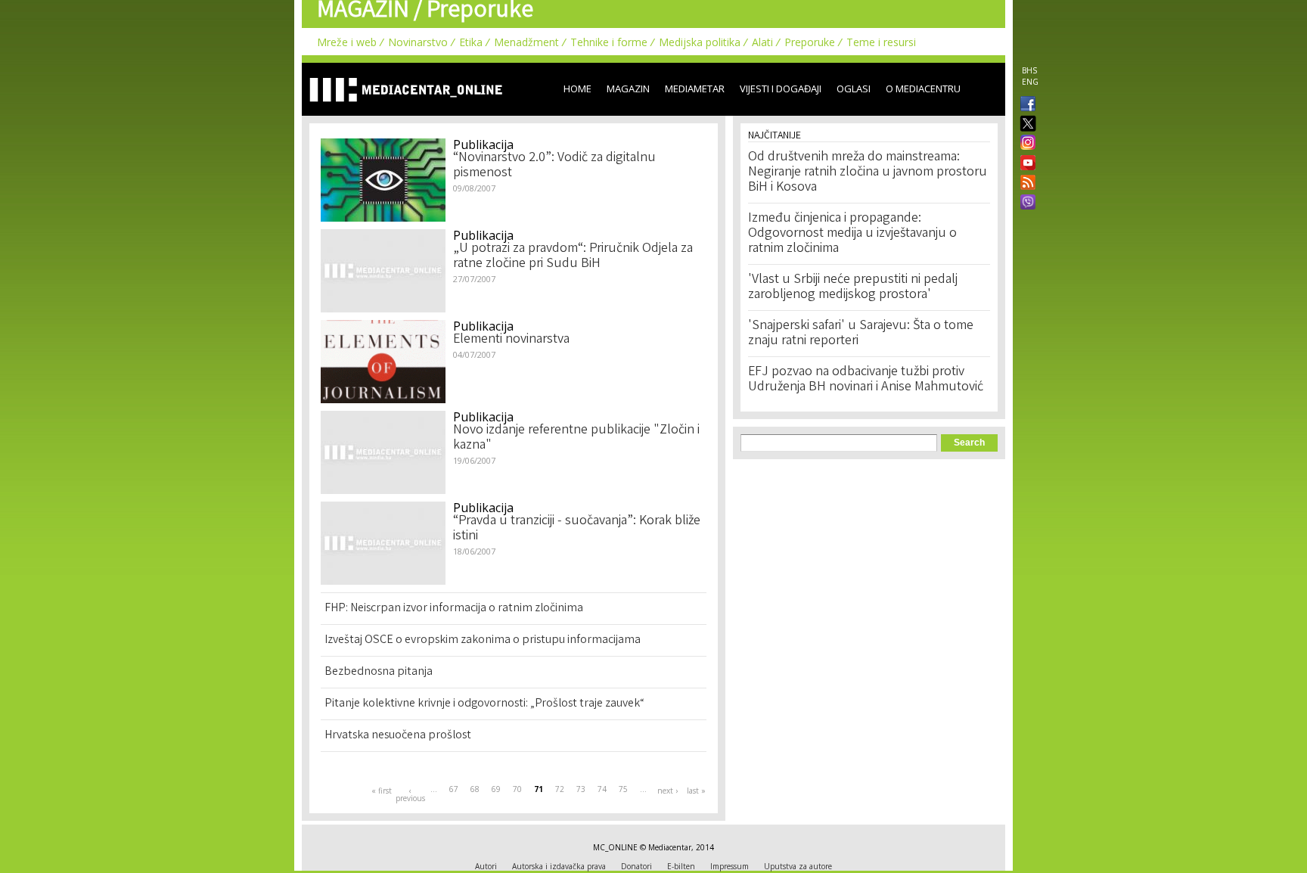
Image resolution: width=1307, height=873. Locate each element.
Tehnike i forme (608, 42)
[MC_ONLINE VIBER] (1024, 203)
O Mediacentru (923, 88)
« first (381, 790)
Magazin (628, 88)
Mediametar (695, 88)
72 (559, 789)
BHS (1029, 70)
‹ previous (410, 794)
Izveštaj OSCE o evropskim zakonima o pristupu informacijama (482, 640)
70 (517, 789)
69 (496, 789)
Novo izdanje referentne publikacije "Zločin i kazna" (576, 438)
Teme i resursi (881, 42)
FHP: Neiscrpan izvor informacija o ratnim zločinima (453, 608)
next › (667, 790)
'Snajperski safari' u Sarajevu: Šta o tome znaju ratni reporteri (860, 333)
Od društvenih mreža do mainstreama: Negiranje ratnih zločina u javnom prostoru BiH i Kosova (867, 172)
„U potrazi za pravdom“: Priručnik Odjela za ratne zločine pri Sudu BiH (573, 256)
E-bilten (681, 866)
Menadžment (526, 42)
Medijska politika (699, 42)
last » (696, 790)
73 (580, 789)
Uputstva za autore (798, 866)
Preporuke (809, 42)
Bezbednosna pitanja (378, 672)
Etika (471, 42)
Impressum (729, 866)
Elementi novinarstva (511, 340)
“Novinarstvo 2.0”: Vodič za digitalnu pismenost (554, 165)
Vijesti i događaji (780, 88)
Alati (762, 42)
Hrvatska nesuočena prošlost (397, 735)
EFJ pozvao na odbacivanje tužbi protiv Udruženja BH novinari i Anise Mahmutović (865, 379)
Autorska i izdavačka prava (559, 866)
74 (602, 789)
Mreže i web (347, 42)
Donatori (636, 866)
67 (453, 789)
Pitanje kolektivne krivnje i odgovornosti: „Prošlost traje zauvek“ (484, 704)
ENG (1030, 81)
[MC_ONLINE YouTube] (1024, 162)
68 (475, 789)
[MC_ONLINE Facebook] (1024, 105)
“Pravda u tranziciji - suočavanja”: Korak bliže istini (576, 528)
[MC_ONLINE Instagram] (1024, 144)
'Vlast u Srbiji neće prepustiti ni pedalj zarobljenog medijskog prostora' (853, 287)
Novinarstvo (418, 42)
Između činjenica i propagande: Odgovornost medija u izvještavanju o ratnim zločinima (852, 234)
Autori (486, 866)
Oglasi (854, 88)
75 (623, 789)
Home (577, 88)
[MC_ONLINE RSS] (1024, 184)
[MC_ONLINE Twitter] (1025, 124)
